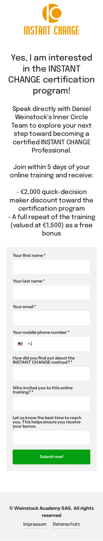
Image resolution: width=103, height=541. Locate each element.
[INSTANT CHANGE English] (51, 19)
